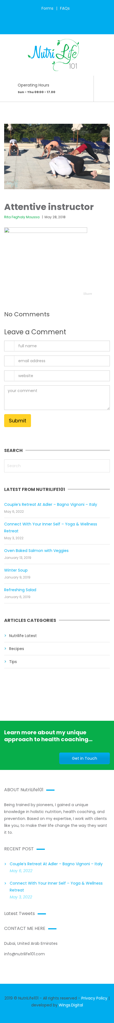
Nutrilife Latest (23, 635)
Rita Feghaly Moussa (22, 217)
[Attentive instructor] (57, 154)
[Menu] (105, 113)
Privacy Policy (94, 998)
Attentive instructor (49, 207)
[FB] (46, 26)
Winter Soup (16, 570)
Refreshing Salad (20, 590)
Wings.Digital (71, 1005)
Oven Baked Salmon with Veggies (36, 550)
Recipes (16, 648)
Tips (13, 661)
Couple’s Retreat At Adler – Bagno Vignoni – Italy (50, 504)
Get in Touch (84, 758)
